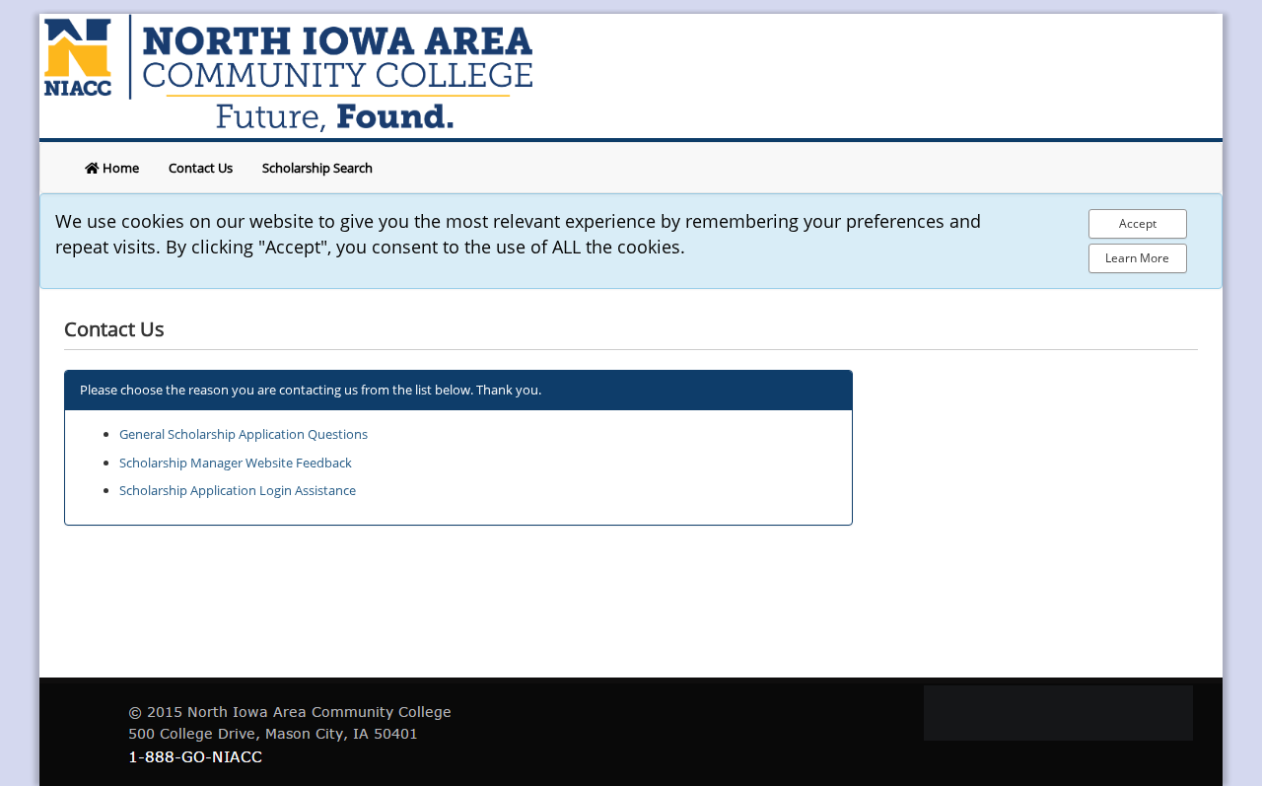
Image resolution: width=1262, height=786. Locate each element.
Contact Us (201, 168)
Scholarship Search (317, 168)
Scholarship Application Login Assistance (237, 490)
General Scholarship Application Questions (243, 434)
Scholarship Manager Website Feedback (235, 462)
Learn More (1137, 258)
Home (119, 168)
